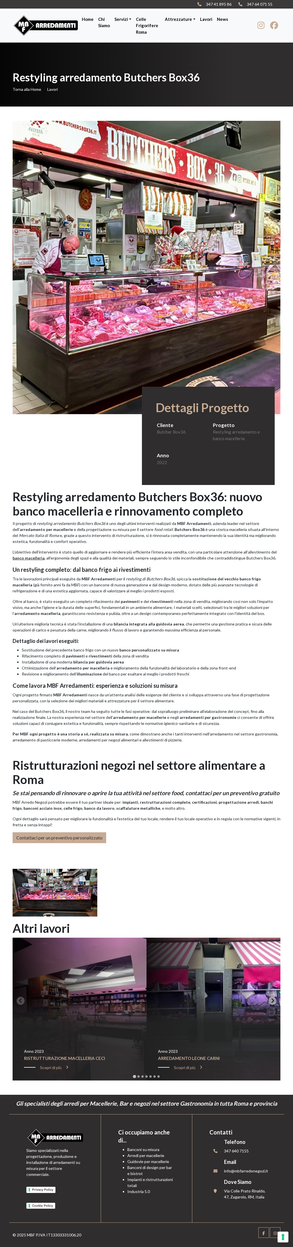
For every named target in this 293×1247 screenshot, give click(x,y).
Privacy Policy (42, 1190)
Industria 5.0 (138, 1191)
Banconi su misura (143, 1149)
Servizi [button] (121, 19)
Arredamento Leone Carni (189, 1058)
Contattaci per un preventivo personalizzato (59, 837)
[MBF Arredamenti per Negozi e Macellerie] (46, 25)
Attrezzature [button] (178, 19)
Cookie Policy (42, 1206)
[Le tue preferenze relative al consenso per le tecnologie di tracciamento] (283, 1237)
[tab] (134, 1076)
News (222, 19)
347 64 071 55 (259, 4)
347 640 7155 (236, 1150)
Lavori (206, 19)
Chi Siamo (104, 22)
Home (88, 19)
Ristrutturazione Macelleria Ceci (64, 1058)
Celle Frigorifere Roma (147, 26)
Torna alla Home (27, 89)
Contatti (220, 1132)
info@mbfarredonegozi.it (246, 1170)
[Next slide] (272, 1001)
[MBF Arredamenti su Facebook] (274, 26)
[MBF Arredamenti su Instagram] (261, 26)
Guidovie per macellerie (148, 1161)
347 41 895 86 (218, 4)
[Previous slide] (21, 1001)
